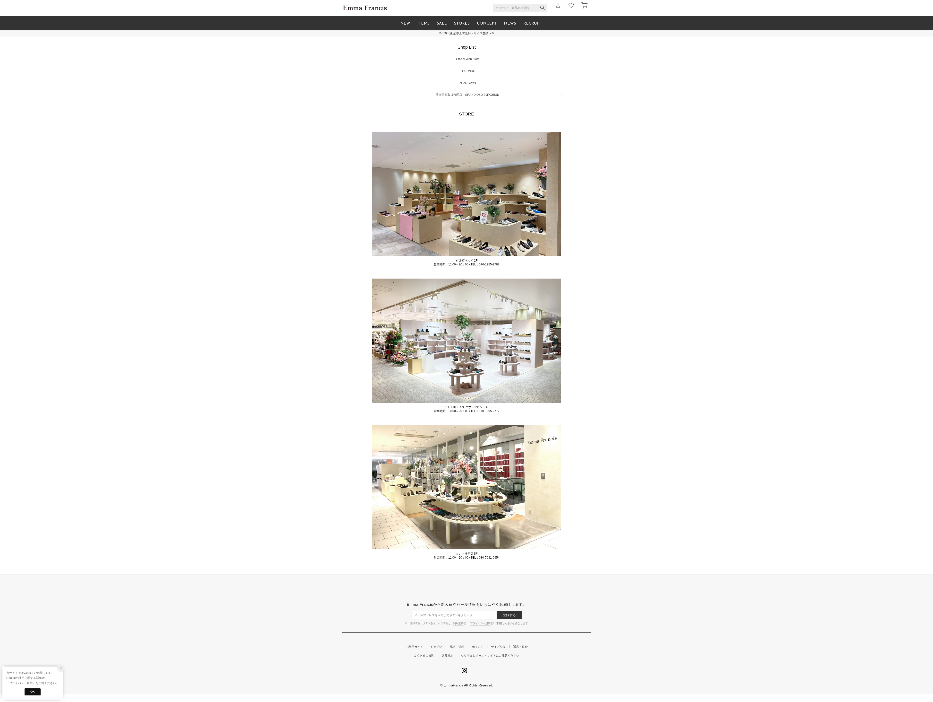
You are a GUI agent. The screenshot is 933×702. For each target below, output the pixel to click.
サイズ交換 (498, 647)
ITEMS (423, 24)
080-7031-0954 (489, 557)
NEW (405, 24)
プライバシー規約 (480, 623)
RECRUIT (531, 24)
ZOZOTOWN (467, 83)
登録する (509, 615)
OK (32, 691)
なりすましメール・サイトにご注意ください (490, 655)
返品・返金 (520, 647)
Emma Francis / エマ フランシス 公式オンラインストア (365, 8)
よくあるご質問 (424, 655)
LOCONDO (467, 71)
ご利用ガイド (414, 647)
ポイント (478, 647)
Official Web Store (468, 59)
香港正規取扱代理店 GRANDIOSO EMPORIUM (468, 95)
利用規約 (458, 623)
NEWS (510, 24)
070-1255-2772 (489, 411)
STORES (462, 24)
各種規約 (447, 655)
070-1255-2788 (489, 264)
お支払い (436, 647)
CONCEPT (487, 24)
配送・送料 (457, 647)
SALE (442, 24)
